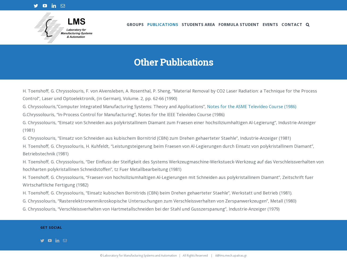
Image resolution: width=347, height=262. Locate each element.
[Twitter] (42, 240)
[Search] (308, 25)
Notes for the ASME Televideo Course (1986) (251, 106)
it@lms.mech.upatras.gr (231, 256)
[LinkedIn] (57, 240)
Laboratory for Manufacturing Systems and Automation (140, 256)
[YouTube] (50, 240)
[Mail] (65, 240)
